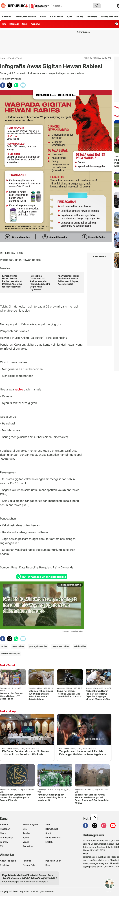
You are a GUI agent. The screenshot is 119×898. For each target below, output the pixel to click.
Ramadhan (28, 846)
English (49, 842)
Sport (48, 833)
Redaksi (27, 860)
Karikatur (35, 24)
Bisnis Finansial (52, 837)
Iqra (25, 828)
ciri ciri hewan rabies (10, 653)
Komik (25, 24)
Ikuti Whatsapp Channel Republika (44, 576)
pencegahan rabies (38, 646)
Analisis (26, 833)
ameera (6, 16)
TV (1, 846)
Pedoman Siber (52, 860)
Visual (11, 58)
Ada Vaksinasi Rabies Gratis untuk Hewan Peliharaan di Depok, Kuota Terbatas (68, 279)
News (3, 833)
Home (3, 58)
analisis (92, 16)
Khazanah (5, 828)
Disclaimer (5, 865)
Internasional (6, 837)
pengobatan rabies (60, 646)
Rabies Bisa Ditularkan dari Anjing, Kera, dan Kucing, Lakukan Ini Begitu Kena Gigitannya (40, 282)
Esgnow (4, 842)
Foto (4, 24)
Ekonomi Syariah (26, 16)
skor (43, 16)
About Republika (8, 860)
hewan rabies (18, 646)
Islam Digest (51, 828)
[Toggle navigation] (3, 5)
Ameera (4, 824)
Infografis (14, 24)
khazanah (56, 16)
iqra (69, 16)
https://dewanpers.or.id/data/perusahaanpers (25, 881)
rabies (19, 389)
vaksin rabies (80, 646)
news (80, 16)
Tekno (26, 837)
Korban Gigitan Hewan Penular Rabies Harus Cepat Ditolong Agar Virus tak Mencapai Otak (12, 281)
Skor (47, 824)
